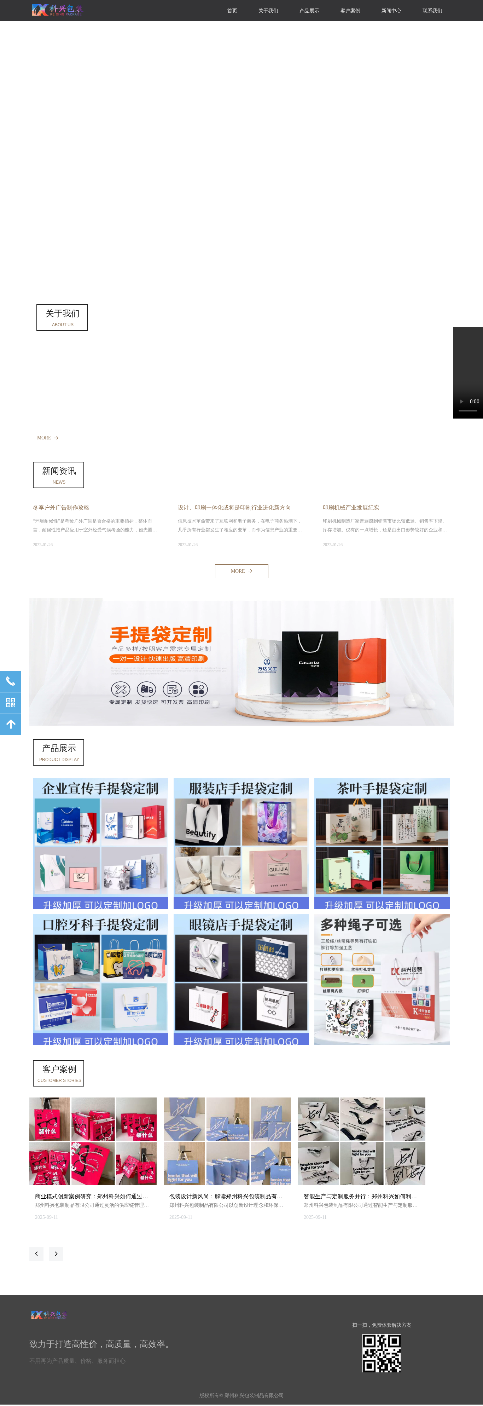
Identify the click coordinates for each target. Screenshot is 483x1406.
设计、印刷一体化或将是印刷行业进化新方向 (234, 508)
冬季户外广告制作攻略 (61, 508)
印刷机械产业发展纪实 (351, 508)
